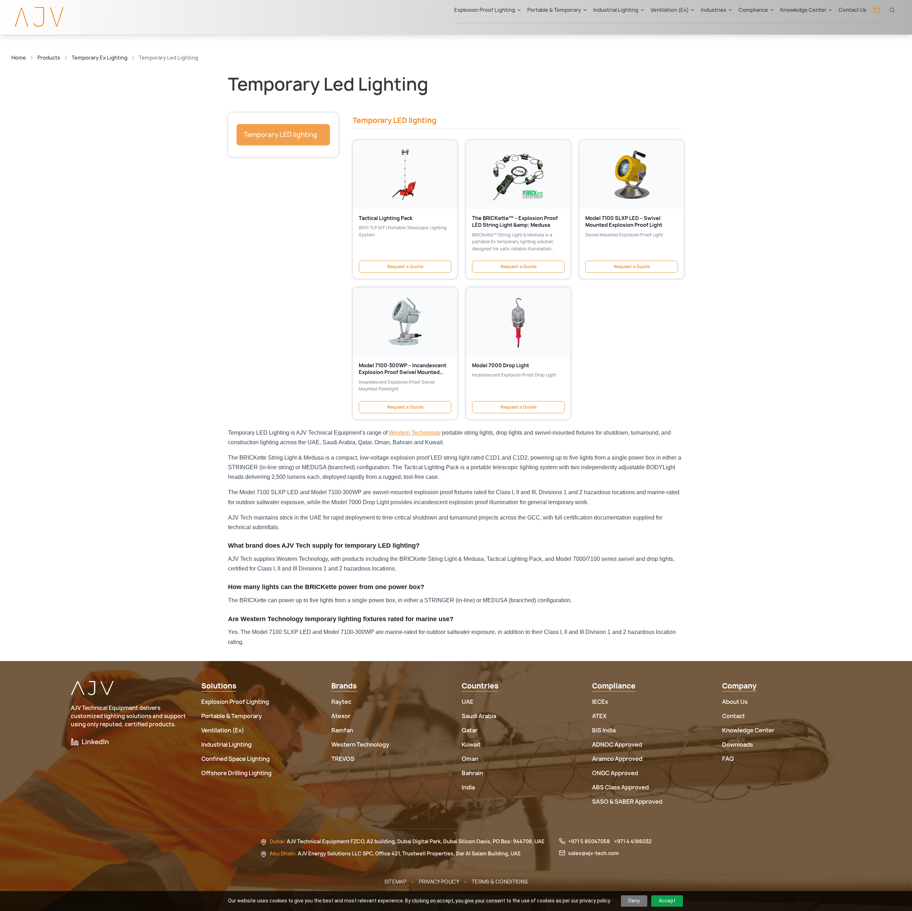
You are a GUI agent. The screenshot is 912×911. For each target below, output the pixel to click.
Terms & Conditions (500, 881)
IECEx (600, 702)
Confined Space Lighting (235, 759)
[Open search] (892, 10)
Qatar (470, 730)
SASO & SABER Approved (627, 801)
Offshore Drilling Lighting (236, 773)
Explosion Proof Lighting (484, 9)
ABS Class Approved (620, 787)
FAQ (728, 759)
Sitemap (395, 881)
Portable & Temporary (554, 9)
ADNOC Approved (617, 744)
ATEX (599, 716)
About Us (735, 702)
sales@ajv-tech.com (593, 853)
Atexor (341, 716)
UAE (467, 702)
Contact (733, 716)
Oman (470, 759)
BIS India (604, 730)
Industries (713, 9)
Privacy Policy (439, 881)
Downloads (737, 744)
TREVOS (342, 759)
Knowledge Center (803, 9)
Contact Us (852, 9)
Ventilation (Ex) (670, 9)
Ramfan (342, 730)
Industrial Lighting (615, 9)
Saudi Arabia (479, 716)
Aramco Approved (617, 759)
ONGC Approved (615, 773)
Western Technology (415, 433)
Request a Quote (405, 266)
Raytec (341, 702)
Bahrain (472, 773)
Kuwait (471, 744)
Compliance (753, 9)
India (468, 787)
